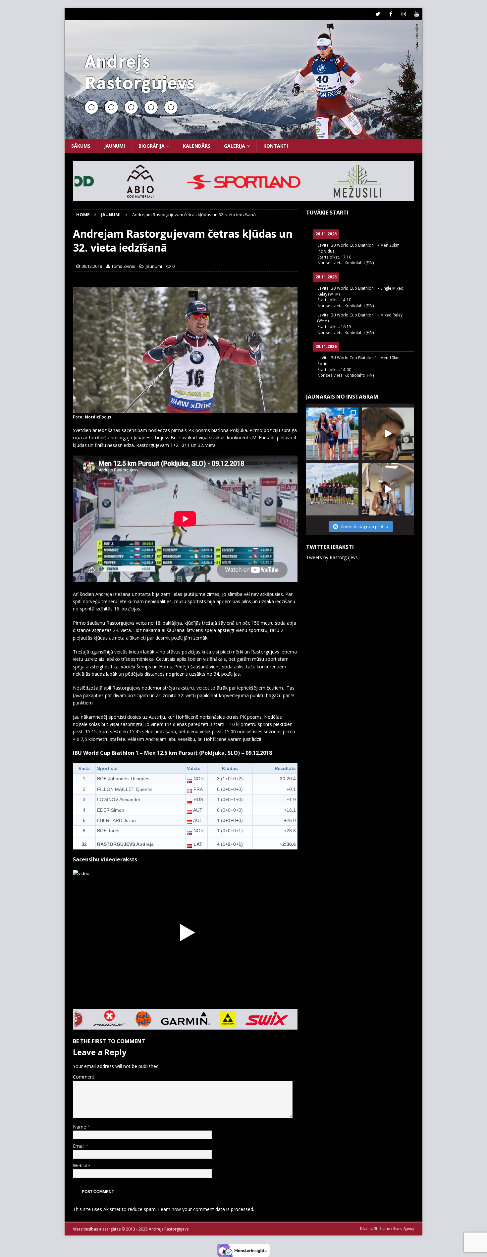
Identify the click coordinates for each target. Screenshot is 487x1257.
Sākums (80, 146)
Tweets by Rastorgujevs (332, 557)
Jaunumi (114, 146)
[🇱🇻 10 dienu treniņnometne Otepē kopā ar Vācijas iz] (332, 489)
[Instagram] (403, 14)
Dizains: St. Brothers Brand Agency (387, 1228)
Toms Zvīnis (123, 266)
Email (79, 1146)
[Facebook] (391, 14)
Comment (83, 1077)
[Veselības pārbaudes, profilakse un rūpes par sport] (388, 489)
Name (80, 1127)
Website (81, 1165)
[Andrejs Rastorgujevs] (243, 135)
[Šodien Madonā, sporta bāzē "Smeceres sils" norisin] (332, 434)
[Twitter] (378, 14)
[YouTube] (416, 14)
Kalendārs (196, 146)
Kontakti (275, 146)
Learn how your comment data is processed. (206, 1209)
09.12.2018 (91, 266)
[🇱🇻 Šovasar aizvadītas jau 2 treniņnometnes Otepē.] (388, 434)
